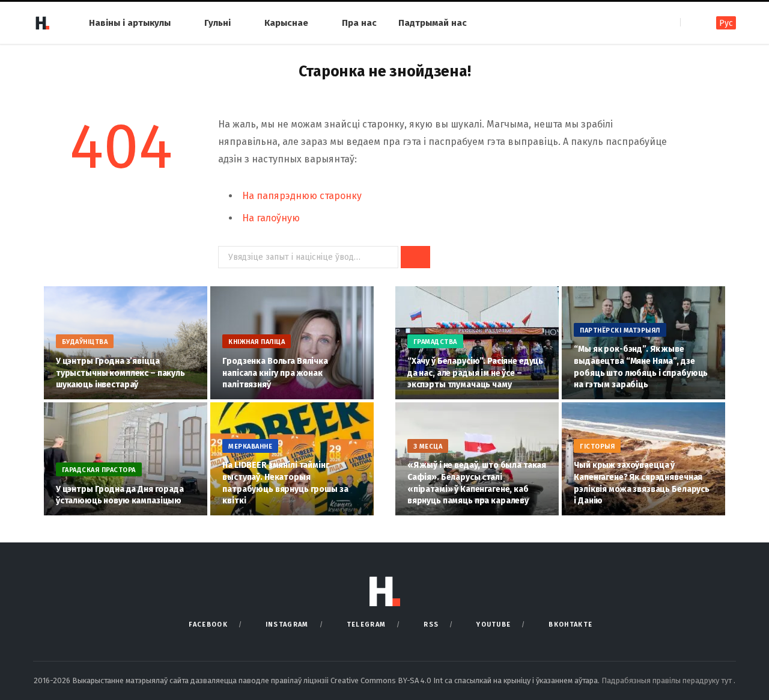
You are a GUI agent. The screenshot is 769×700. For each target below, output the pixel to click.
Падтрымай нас (432, 22)
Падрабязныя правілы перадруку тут (667, 680)
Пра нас (359, 22)
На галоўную (271, 218)
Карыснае (286, 22)
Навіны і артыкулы (130, 22)
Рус (726, 23)
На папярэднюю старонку (302, 195)
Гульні (217, 22)
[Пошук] (690, 22)
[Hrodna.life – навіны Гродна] (42, 23)
